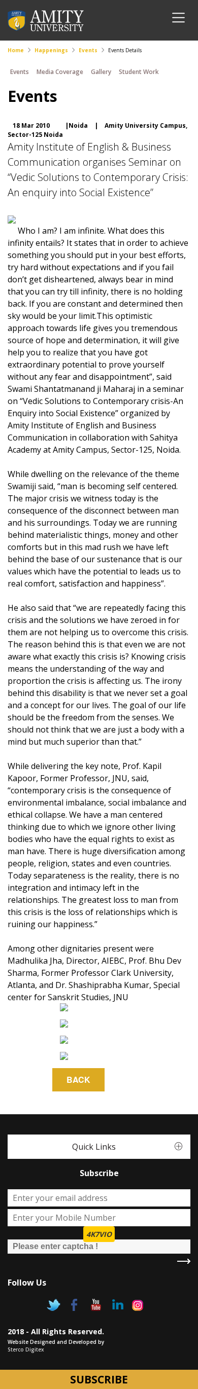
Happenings (51, 50)
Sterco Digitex (26, 1349)
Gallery (101, 71)
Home (16, 50)
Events (88, 50)
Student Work (139, 71)
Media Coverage (60, 71)
